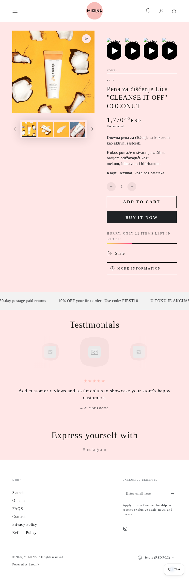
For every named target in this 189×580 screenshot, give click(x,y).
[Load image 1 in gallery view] (29, 129)
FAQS (17, 509)
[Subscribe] (174, 493)
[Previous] (39, 352)
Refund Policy (24, 532)
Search (18, 492)
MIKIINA (30, 557)
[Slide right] (92, 129)
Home (111, 70)
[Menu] (15, 10)
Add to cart (141, 201)
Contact (18, 516)
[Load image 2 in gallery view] (45, 129)
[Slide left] (14, 129)
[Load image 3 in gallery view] (61, 129)
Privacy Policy (24, 524)
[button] (148, 10)
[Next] (150, 352)
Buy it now (142, 217)
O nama (19, 500)
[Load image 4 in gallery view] (77, 129)
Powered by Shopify (25, 564)
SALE (110, 80)
